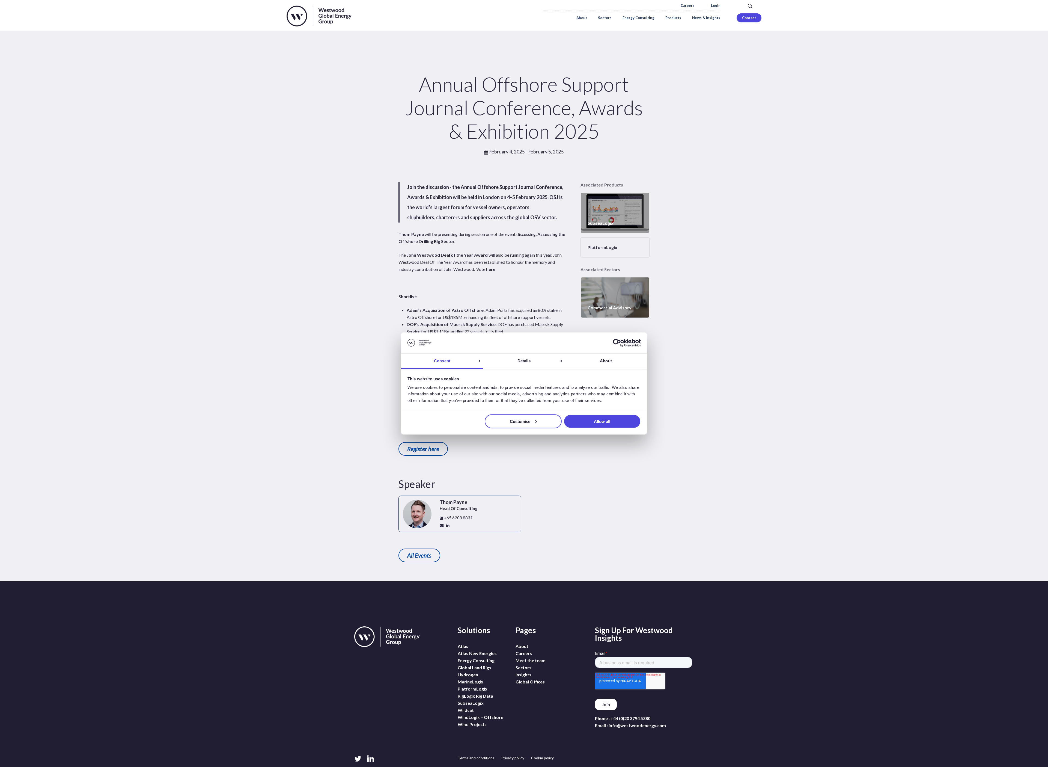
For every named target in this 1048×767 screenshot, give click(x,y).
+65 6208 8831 (458, 517)
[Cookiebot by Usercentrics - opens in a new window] (617, 343)
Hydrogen (468, 674)
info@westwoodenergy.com (637, 725)
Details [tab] (524, 361)
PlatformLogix (472, 688)
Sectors (523, 667)
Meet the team (531, 660)
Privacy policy (512, 758)
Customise (520, 421)
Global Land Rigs (474, 667)
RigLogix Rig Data (475, 695)
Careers (688, 6)
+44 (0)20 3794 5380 (630, 718)
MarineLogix (470, 681)
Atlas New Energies (477, 653)
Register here (423, 448)
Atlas (463, 646)
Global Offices (530, 681)
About (522, 646)
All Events (419, 555)
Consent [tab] (442, 361)
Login (715, 6)
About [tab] (606, 361)
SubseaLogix (471, 703)
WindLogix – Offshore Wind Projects (480, 721)
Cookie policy (542, 758)
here (490, 269)
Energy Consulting (476, 660)
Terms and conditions (476, 758)
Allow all (602, 421)
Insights (523, 674)
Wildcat (466, 710)
